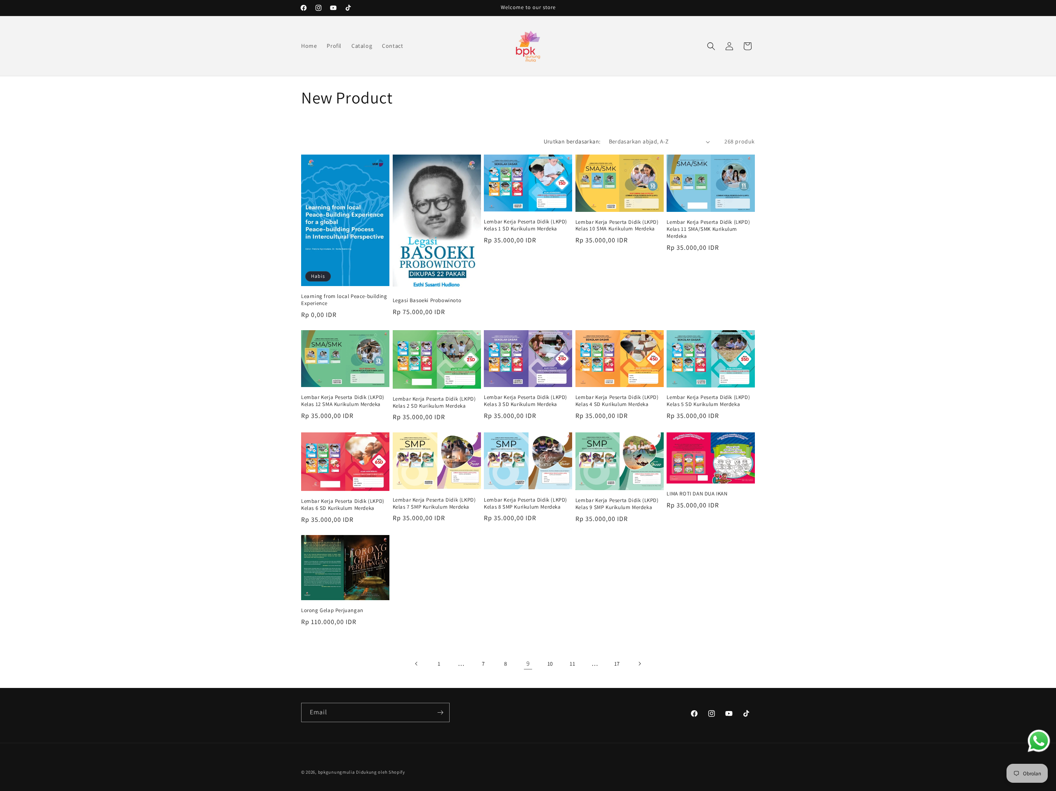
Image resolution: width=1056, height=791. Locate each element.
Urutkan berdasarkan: (572, 141)
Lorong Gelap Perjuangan (332, 610)
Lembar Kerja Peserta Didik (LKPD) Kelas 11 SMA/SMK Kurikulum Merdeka (708, 229)
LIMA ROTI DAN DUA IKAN (697, 494)
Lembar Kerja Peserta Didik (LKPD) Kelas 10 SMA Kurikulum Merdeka (617, 225)
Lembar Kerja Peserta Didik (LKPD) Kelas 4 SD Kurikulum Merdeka (617, 401)
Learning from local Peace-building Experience (344, 300)
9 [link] (528, 663)
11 (572, 663)
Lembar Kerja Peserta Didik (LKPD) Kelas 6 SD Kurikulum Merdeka (342, 505)
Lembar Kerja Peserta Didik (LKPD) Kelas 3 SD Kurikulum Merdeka (525, 401)
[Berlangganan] (440, 712)
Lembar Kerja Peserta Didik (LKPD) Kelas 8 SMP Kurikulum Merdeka (525, 503)
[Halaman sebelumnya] (417, 664)
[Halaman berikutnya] (639, 664)
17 (617, 663)
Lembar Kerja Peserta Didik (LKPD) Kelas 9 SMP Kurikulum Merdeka (617, 504)
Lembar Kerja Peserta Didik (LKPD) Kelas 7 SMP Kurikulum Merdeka (434, 503)
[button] (711, 46)
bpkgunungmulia (336, 772)
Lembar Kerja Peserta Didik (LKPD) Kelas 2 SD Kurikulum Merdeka (434, 402)
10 (550, 663)
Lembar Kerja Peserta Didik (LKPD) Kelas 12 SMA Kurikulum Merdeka (342, 401)
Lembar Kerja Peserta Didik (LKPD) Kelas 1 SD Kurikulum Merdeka (525, 225)
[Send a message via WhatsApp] (1039, 741)
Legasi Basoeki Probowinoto (427, 300)
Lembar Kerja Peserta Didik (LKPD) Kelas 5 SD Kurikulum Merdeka (708, 401)
